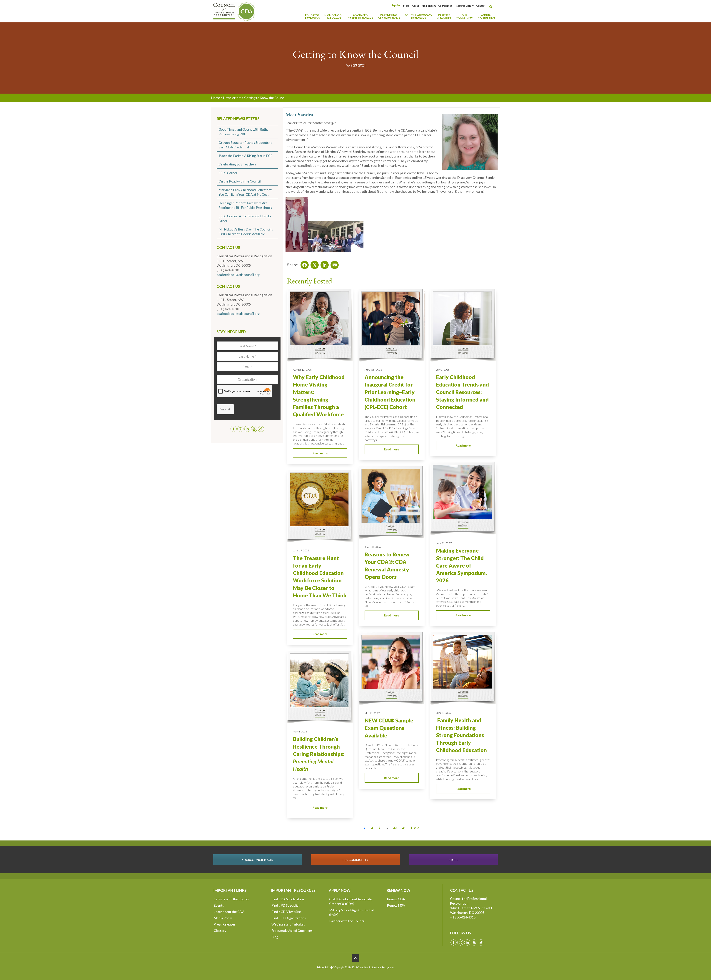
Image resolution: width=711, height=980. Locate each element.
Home (215, 98)
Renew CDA (396, 899)
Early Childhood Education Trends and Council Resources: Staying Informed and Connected (462, 392)
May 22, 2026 (372, 712)
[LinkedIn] (323, 264)
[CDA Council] (234, 11)
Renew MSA (396, 905)
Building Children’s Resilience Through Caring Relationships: (318, 754)
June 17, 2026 (301, 550)
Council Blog (445, 5)
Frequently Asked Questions (292, 930)
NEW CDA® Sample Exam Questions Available (389, 728)
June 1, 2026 (443, 712)
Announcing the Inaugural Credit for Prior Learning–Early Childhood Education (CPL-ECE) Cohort (390, 392)
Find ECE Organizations (288, 918)
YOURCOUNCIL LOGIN (257, 859)
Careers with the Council (231, 899)
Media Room (429, 5)
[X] (313, 264)
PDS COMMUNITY (355, 859)
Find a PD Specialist (285, 905)
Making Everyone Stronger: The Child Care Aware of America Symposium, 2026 (461, 565)
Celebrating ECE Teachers (237, 164)
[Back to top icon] (355, 958)
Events (219, 905)
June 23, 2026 (444, 543)
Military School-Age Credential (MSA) (351, 912)
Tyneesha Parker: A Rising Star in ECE (245, 156)
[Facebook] (303, 264)
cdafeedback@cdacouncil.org (238, 275)
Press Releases (225, 924)
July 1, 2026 (443, 369)
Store (406, 5)
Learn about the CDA (229, 912)
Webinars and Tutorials (288, 924)
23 (395, 827)
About (415, 5)
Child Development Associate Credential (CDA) (350, 901)
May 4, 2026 (300, 731)
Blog (274, 937)
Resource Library (464, 5)
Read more (320, 453)
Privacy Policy (324, 967)
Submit (225, 409)
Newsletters (232, 98)
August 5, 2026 (373, 369)
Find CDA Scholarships (287, 899)
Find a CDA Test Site (286, 912)
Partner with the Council (347, 921)
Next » (415, 827)
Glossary (220, 930)
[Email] (333, 264)
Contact (480, 5)
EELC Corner (227, 173)
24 (403, 827)
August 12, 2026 (302, 369)
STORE (453, 859)
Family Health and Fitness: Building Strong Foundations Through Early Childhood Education (461, 735)
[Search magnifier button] (492, 7)
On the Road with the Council (239, 181)
